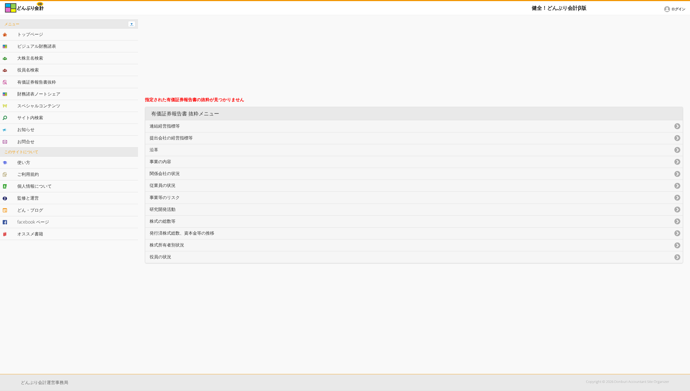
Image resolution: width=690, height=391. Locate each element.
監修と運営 (28, 198)
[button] (676, 9)
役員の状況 (160, 257)
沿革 (154, 150)
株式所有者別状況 (167, 245)
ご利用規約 (28, 174)
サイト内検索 (30, 118)
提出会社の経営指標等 (171, 138)
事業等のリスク (165, 197)
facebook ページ (33, 222)
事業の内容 (160, 161)
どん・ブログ (30, 210)
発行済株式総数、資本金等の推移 (182, 233)
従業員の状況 (162, 185)
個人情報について (34, 186)
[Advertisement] (414, 57)
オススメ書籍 (30, 234)
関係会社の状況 (165, 173)
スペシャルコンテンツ (38, 106)
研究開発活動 (162, 209)
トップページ (30, 34)
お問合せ (25, 142)
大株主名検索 (30, 58)
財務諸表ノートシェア (38, 94)
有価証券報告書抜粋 (36, 82)
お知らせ (25, 129)
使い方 (23, 162)
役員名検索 (28, 70)
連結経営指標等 (165, 126)
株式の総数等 (162, 221)
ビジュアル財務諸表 (36, 46)
